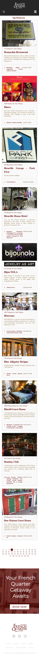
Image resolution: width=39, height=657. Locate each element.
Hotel (16, 234)
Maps (24, 644)
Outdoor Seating (17, 122)
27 (9, 554)
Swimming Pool (11, 233)
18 (17, 551)
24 (35, 551)
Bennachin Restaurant (16, 52)
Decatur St (15, 236)
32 (23, 554)
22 (29, 551)
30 (17, 554)
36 (35, 554)
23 (32, 551)
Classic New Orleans (12, 332)
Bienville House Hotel (15, 216)
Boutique (9, 231)
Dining (30, 644)
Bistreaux (9, 315)
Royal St (14, 70)
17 (14, 551)
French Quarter (11, 182)
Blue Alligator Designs (16, 361)
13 (3, 551)
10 (29, 549)
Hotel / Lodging (17, 426)
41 (22, 556)
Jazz (21, 479)
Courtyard (16, 424)
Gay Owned (19, 428)
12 (35, 549)
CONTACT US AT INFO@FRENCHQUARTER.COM (19, 653)
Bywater (9, 122)
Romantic (9, 482)
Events (16, 644)
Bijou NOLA (11, 272)
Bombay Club (11, 461)
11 (32, 549)
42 (25, 556)
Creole (9, 480)
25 (3, 554)
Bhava (7, 107)
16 (11, 551)
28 (11, 554)
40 (19, 556)
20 (23, 551)
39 (16, 556)
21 (26, 551)
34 (29, 554)
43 (27, 556)
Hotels (8, 644)
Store (13, 287)
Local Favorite (11, 477)
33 (26, 554)
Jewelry (9, 287)
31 (20, 554)
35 (32, 554)
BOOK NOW (19, 606)
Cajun (20, 332)
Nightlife (9, 647)
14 (6, 551)
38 (13, 556)
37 (10, 556)
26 (6, 554)
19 (20, 551)
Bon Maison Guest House (17, 520)
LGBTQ (30, 647)
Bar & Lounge (17, 482)
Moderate (9, 67)
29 (14, 554)
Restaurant (10, 483)
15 (9, 551)
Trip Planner (21, 647)
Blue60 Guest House (15, 409)
